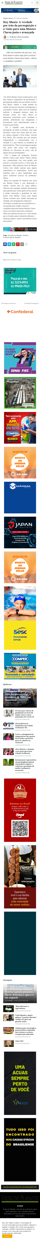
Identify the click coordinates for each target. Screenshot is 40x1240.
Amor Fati (19, 1041)
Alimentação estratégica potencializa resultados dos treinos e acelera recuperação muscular (25, 1031)
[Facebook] (5, 244)
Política (25, 235)
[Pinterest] (18, 244)
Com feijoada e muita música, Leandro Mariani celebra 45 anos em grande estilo (25, 1018)
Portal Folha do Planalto (12, 237)
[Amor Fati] (8, 1043)
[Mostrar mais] (26, 244)
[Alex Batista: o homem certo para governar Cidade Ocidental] (8, 751)
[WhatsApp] (13, 244)
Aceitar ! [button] (7, 1236)
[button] (2, 3)
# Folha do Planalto (21, 18)
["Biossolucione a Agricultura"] (8, 1008)
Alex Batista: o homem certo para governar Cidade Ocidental (24, 751)
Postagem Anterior (9, 303)
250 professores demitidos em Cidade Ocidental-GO (24, 725)
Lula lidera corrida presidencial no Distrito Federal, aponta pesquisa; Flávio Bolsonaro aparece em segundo (19, 992)
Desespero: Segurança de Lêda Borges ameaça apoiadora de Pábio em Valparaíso (19, 695)
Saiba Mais (17, 1233)
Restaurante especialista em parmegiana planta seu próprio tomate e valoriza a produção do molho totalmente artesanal (25, 765)
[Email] (22, 244)
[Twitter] (9, 244)
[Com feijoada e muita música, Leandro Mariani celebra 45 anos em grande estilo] (8, 1017)
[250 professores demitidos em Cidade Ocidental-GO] (8, 725)
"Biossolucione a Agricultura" (22, 1007)
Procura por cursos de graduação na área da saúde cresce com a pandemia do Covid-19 (24, 714)
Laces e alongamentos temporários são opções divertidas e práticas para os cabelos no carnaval (25, 738)
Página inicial (7, 18)
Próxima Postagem (31, 303)
